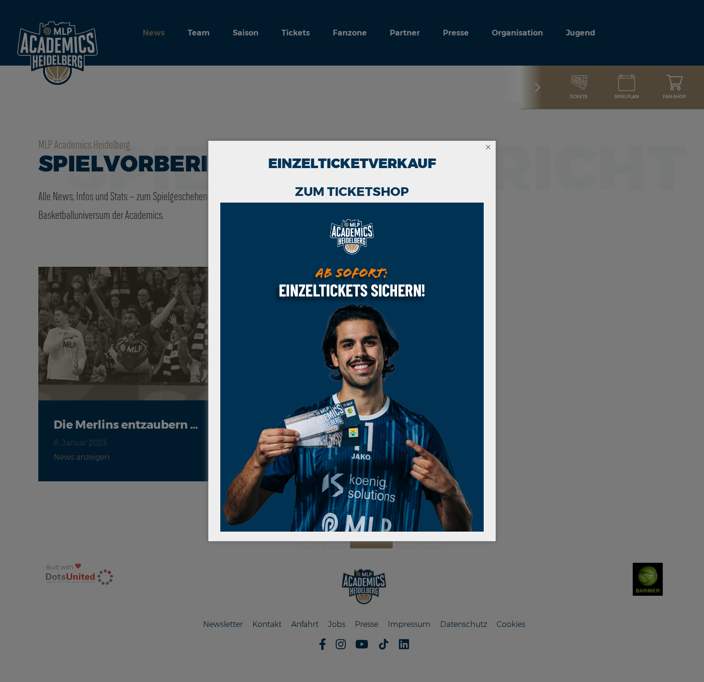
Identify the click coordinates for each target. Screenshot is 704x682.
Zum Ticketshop (352, 191)
